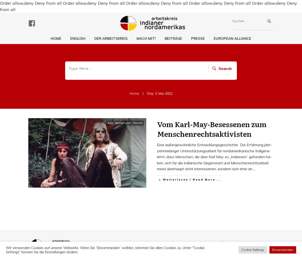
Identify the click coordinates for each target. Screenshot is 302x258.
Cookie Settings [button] (252, 250)
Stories (138, 123)
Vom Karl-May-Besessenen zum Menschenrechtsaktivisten (211, 129)
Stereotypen (123, 123)
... (254, 168)
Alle (110, 123)
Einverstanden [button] (282, 250)
